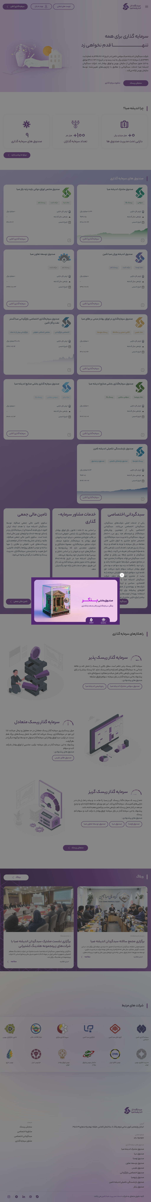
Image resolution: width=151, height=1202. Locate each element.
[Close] (122, 575)
